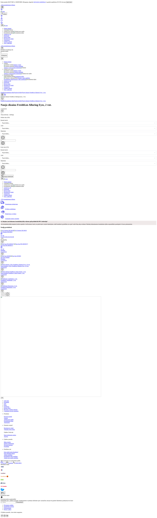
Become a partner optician (10, 409)
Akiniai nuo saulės (8, 419)
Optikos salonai (8, 88)
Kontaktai (6, 402)
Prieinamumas (7, 508)
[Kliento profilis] (2, 18)
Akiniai (6, 418)
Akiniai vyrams (17, 64)
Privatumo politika (8, 505)
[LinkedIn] (7, 516)
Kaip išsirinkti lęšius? (9, 453)
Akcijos (6, 436)
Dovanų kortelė (8, 416)
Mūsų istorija (7, 442)
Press (5, 405)
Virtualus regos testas (9, 429)
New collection (8, 89)
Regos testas (7, 84)
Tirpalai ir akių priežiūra (24, 78)
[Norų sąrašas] (2, 21)
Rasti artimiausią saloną (10, 435)
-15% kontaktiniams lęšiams (8, 5)
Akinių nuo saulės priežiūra (11, 458)
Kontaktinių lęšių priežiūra (11, 456)
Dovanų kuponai (8, 445)
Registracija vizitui (8, 85)
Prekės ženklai (7, 62)
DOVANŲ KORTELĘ (40, 2)
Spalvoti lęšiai (18, 92)
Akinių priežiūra (8, 455)
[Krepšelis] (2, 23)
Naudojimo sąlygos (9, 506)
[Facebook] (2, 516)
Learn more (69, 2)
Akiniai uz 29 (7, 81)
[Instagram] (4, 516)
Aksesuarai (7, 87)
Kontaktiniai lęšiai (19, 76)
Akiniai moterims (18, 66)
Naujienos (6, 406)
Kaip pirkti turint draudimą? (11, 452)
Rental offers (7, 408)
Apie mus (6, 400)
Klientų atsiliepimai (9, 443)
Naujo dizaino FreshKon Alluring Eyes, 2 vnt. (34, 92)
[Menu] (2, 7)
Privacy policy (7, 509)
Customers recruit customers (11, 411)
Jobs (5, 403)
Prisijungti (6, 82)
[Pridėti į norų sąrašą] (2, 99)
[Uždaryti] (2, 48)
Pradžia (2, 92)
